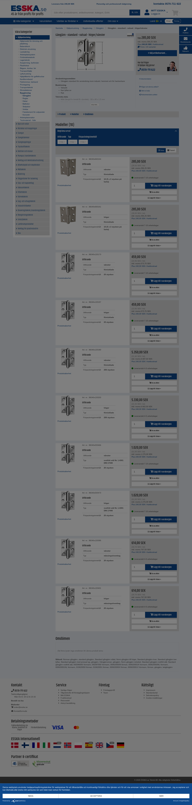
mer (161, 796)
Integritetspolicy (184, 800)
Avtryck (175, 800)
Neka (30, 796)
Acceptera (96, 796)
